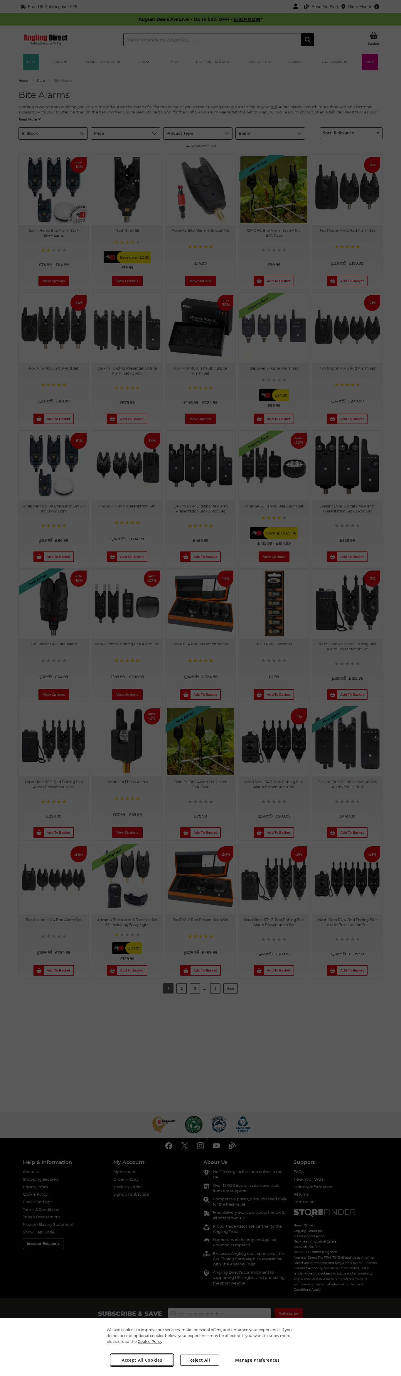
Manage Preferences (257, 1360)
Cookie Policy (150, 1341)
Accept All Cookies (142, 1360)
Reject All (199, 1360)
